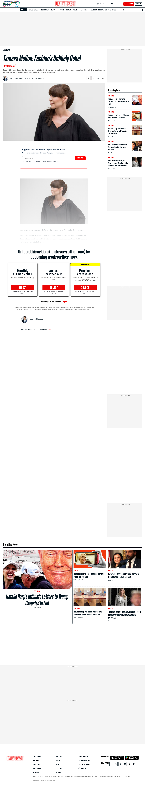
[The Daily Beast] (65, 3)
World (58, 764)
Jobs (50, 776)
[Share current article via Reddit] (103, 78)
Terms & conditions (106, 776)
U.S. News (112, 10)
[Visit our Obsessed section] (18, 3)
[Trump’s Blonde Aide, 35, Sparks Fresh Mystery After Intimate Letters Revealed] (137, 166)
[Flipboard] (134, 764)
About (35, 776)
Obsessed (60, 10)
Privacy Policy (56, 161)
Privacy (67, 776)
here (49, 329)
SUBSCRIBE (128, 4)
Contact (41, 776)
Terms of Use (46, 161)
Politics (76, 10)
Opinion (84, 10)
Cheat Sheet (34, 10)
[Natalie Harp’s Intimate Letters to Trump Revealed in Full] (137, 105)
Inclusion (95, 776)
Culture (59, 768)
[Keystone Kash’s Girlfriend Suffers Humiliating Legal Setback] (137, 150)
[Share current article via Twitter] (93, 78)
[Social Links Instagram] (120, 764)
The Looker (44, 10)
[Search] (142, 10)
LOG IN (138, 4)
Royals (68, 10)
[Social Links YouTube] (125, 764)
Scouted (120, 10)
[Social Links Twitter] (116, 764)
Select (23, 287)
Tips (46, 776)
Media (53, 10)
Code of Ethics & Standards (81, 776)
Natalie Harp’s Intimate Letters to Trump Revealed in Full (37, 600)
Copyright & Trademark (122, 776)
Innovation (102, 10)
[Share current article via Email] (98, 78)
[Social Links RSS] (129, 764)
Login (64, 302)
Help (62, 776)
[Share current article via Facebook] (89, 78)
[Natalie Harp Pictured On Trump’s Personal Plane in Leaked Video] (137, 134)
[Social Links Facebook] (111, 764)
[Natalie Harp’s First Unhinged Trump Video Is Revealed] (137, 121)
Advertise (56, 776)
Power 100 (92, 10)
